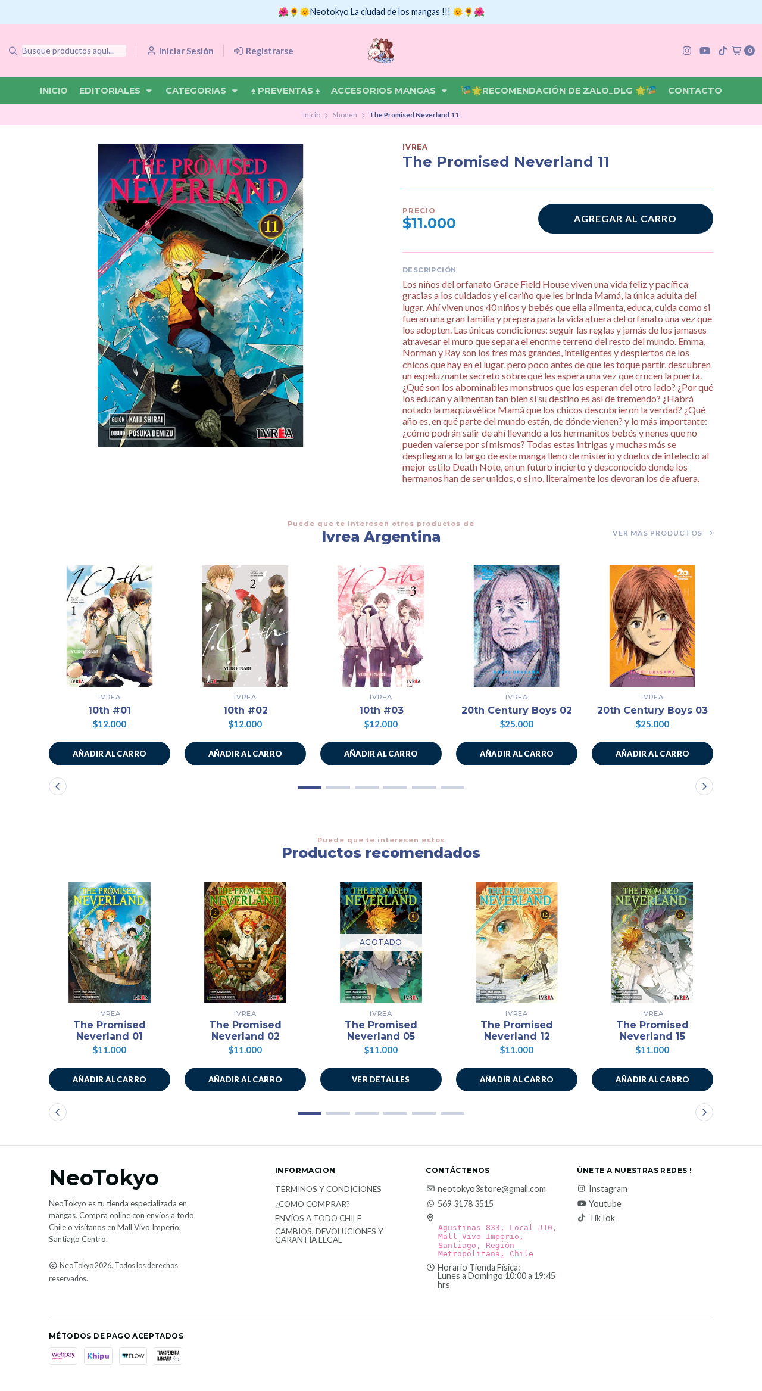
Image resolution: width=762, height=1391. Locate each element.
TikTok (602, 1218)
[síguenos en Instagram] (687, 50)
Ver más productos (658, 533)
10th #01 (109, 710)
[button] (109, 753)
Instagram (608, 1189)
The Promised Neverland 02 (245, 1030)
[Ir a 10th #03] (381, 626)
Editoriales (111, 90)
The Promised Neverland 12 (516, 1030)
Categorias (197, 90)
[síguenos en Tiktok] (723, 50)
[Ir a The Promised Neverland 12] (516, 942)
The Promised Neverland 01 (109, 1030)
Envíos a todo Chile (318, 1219)
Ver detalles (381, 1079)
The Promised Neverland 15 (652, 1030)
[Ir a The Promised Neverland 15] (652, 942)
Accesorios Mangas (384, 90)
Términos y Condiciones (328, 1189)
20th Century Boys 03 (652, 710)
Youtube (605, 1204)
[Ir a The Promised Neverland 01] (109, 942)
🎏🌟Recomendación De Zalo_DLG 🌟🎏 (559, 90)
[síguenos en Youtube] (705, 50)
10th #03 (381, 710)
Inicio (54, 90)
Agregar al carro (625, 218)
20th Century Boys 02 (516, 710)
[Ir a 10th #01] (109, 626)
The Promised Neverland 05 (381, 1030)
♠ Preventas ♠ (285, 90)
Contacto (695, 90)
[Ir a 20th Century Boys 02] (516, 626)
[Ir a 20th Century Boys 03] (652, 626)
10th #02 (245, 710)
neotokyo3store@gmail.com (492, 1189)
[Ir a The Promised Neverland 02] (245, 942)
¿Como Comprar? (312, 1204)
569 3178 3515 (466, 1204)
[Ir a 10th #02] (245, 626)
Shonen (345, 115)
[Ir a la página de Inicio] (381, 51)
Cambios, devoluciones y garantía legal (329, 1236)
